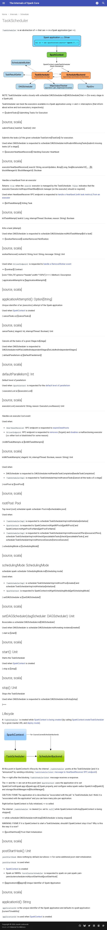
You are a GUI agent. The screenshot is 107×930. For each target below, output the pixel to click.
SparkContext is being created (48, 720)
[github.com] (80, 926)
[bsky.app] (84, 926)
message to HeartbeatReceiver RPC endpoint (65, 772)
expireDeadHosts (61, 428)
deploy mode (33, 723)
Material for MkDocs (17, 927)
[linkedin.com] (94, 926)
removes (54, 432)
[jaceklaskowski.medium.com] (99, 926)
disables (74, 432)
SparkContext (19, 310)
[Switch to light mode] (97, 3)
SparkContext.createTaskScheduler (88, 720)
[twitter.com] (89, 926)
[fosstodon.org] (103, 926)
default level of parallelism (58, 385)
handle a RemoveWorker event (57, 264)
